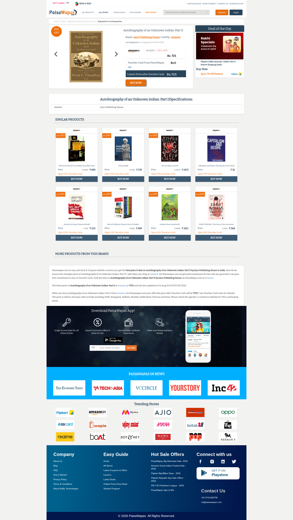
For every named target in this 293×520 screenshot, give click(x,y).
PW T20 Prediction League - (167, 485)
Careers (107, 475)
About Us (57, 461)
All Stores (108, 465)
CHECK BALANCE (194, 4)
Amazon (176, 37)
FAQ (55, 470)
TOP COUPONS (135, 12)
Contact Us (213, 490)
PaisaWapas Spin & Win (162, 490)
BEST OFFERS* (151, 12)
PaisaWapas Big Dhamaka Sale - (169, 461)
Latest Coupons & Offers (115, 470)
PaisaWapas (137, 516)
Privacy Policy (60, 479)
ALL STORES (103, 12)
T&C (130, 67)
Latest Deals (109, 479)
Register (222, 12)
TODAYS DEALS (119, 12)
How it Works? (60, 475)
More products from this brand (82, 254)
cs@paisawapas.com (211, 502)
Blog (55, 465)
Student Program (111, 488)
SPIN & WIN (85, 3)
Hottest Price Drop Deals (115, 484)
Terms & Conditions (62, 484)
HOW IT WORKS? (209, 4)
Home (106, 461)
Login (236, 12)
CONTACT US (223, 4)
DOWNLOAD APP (236, 4)
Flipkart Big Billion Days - (166, 473)
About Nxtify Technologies (65, 488)
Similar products (69, 119)
